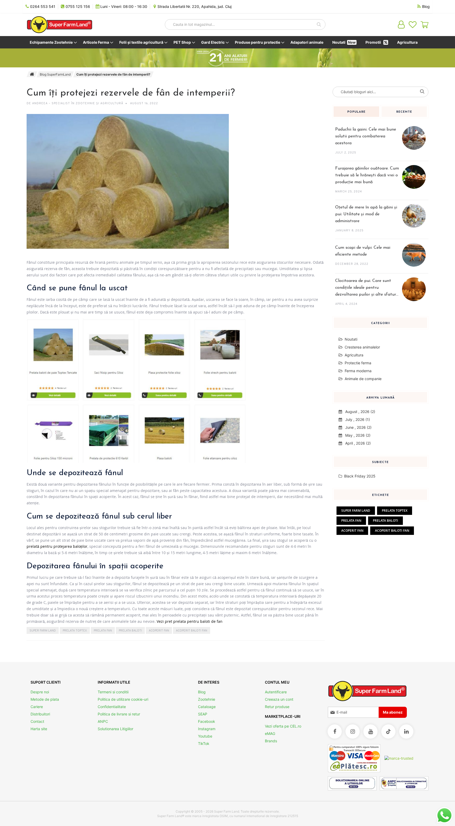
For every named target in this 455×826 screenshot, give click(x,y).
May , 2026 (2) (356, 435)
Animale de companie (363, 378)
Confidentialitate (112, 706)
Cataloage (207, 706)
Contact (37, 721)
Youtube (205, 736)
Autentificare (276, 692)
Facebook (206, 721)
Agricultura (354, 355)
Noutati (351, 339)
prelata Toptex (75, 631)
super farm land (42, 631)
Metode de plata (45, 699)
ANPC (103, 721)
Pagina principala (32, 74)
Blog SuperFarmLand (55, 74)
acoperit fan (159, 631)
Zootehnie (206, 699)
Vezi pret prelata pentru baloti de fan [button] (189, 621)
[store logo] (59, 24)
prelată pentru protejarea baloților (57, 546)
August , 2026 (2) (358, 411)
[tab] (356, 114)
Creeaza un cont (279, 699)
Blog (202, 692)
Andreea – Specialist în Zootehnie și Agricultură (77, 103)
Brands (271, 741)
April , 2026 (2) (356, 443)
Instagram (206, 729)
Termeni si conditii (113, 692)
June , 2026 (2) (357, 427)
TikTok (203, 743)
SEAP (202, 714)
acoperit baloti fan (191, 631)
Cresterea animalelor (362, 347)
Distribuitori (40, 714)
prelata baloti (130, 631)
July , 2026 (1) (356, 419)
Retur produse (277, 706)
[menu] (227, 42)
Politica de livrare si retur (119, 714)
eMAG (270, 733)
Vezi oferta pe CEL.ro (283, 726)
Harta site (39, 729)
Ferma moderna (358, 371)
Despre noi (40, 692)
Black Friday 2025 (359, 476)
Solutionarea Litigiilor (115, 729)
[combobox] (245, 24)
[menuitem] (52, 42)
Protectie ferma (358, 363)
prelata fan (103, 631)
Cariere (37, 706)
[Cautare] (423, 90)
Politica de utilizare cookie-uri (123, 699)
